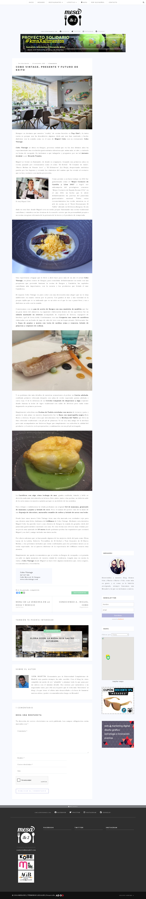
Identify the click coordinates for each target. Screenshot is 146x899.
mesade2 (73, 806)
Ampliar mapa (117, 681)
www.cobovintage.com (29, 579)
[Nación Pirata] (118, 700)
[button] (108, 658)
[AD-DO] (118, 734)
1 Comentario (52, 63)
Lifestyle (71, 2)
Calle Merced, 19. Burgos (30, 577)
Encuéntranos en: (49, 31)
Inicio (31, 2)
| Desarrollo (50, 895)
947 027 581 (24, 575)
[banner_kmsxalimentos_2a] (73, 43)
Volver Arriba (126, 895)
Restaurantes (55, 2)
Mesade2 (41, 2)
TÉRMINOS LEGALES (36, 895)
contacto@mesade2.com (26, 850)
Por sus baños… (98, 2)
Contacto (113, 2)
